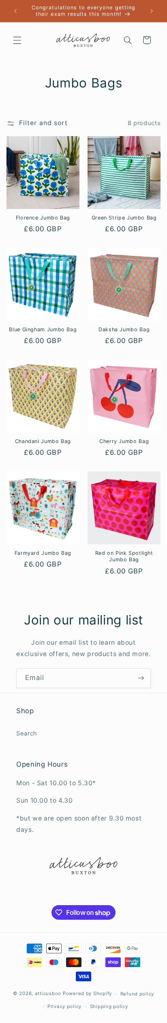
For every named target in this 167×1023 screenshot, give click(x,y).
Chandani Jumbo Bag (43, 441)
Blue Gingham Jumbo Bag (43, 329)
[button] (17, 40)
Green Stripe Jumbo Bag (124, 218)
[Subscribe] (141, 678)
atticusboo (48, 994)
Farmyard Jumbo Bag (43, 553)
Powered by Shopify (87, 994)
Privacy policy (64, 1006)
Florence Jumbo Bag (43, 218)
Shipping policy (109, 1006)
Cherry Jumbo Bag (124, 441)
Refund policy (137, 994)
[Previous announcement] (15, 11)
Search (26, 733)
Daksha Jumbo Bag (124, 329)
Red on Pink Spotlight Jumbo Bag (124, 556)
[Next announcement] (152, 11)
